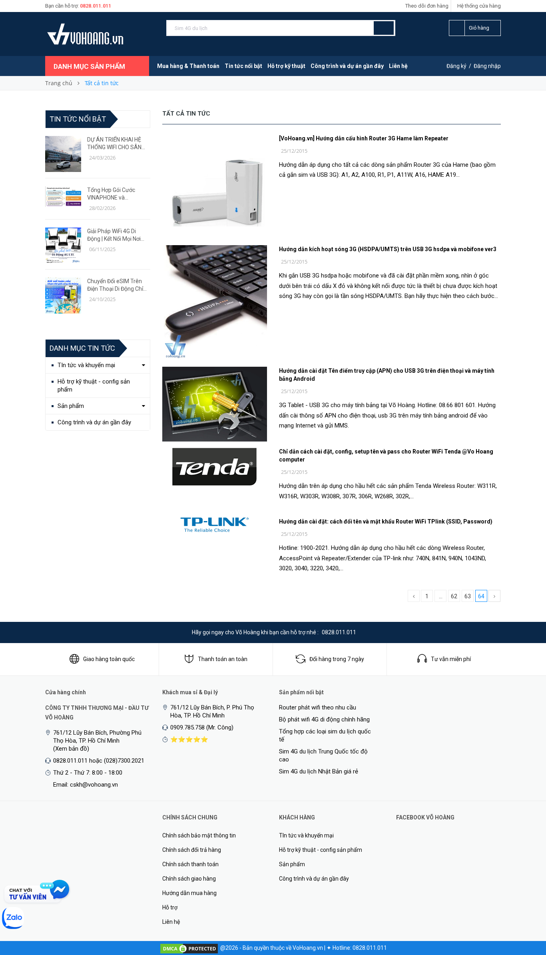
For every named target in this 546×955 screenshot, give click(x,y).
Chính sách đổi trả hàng (191, 850)
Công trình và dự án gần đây (347, 66)
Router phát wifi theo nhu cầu (317, 707)
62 (454, 596)
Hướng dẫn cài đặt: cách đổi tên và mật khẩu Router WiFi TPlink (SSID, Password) (385, 521)
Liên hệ (398, 66)
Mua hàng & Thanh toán (188, 66)
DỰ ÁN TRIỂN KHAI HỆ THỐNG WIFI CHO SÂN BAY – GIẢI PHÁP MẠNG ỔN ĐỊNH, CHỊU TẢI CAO (116, 143)
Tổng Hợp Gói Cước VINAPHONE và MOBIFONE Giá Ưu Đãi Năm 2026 (114, 194)
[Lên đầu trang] (524, 907)
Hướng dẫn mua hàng (189, 893)
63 (467, 596)
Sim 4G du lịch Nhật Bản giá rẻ (318, 771)
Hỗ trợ (169, 907)
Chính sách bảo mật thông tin (199, 835)
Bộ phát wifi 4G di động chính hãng (324, 719)
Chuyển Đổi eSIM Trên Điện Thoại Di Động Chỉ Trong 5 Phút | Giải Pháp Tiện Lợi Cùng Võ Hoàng (117, 285)
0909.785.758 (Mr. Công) (201, 727)
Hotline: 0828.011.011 (360, 948)
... (440, 596)
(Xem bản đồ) (71, 748)
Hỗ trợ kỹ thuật (286, 66)
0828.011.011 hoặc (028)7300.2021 (98, 760)
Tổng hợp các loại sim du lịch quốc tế (325, 735)
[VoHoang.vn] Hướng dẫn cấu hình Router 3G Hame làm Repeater (363, 138)
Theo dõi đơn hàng (426, 6)
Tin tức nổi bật (243, 66)
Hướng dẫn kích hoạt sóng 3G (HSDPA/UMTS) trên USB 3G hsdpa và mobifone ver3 (387, 249)
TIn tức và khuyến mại (86, 365)
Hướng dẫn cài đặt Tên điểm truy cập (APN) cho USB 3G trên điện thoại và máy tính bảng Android (386, 375)
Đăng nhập (487, 66)
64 (481, 596)
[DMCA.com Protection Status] (189, 948)
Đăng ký (456, 66)
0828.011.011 (95, 6)
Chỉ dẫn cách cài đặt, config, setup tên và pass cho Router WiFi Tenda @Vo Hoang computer (386, 455)
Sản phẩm (71, 406)
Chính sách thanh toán (190, 864)
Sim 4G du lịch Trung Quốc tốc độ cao (323, 755)
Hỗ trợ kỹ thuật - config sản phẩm (94, 385)
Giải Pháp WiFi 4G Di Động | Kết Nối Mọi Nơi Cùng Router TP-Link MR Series (118, 235)
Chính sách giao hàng (189, 878)
